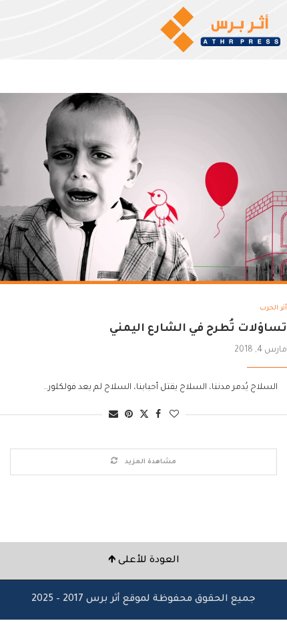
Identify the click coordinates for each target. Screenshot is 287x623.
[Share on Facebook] (158, 415)
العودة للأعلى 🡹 (144, 560)
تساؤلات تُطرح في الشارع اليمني (198, 329)
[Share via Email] (113, 415)
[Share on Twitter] (144, 415)
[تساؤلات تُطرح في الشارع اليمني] (143, 189)
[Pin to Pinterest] (129, 415)
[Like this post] (174, 415)
